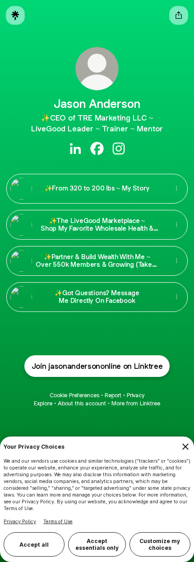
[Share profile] (179, 15)
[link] (75, 148)
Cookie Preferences (74, 395)
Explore (43, 403)
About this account (82, 403)
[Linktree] (15, 15)
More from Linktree (135, 403)
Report (113, 395)
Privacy (135, 395)
